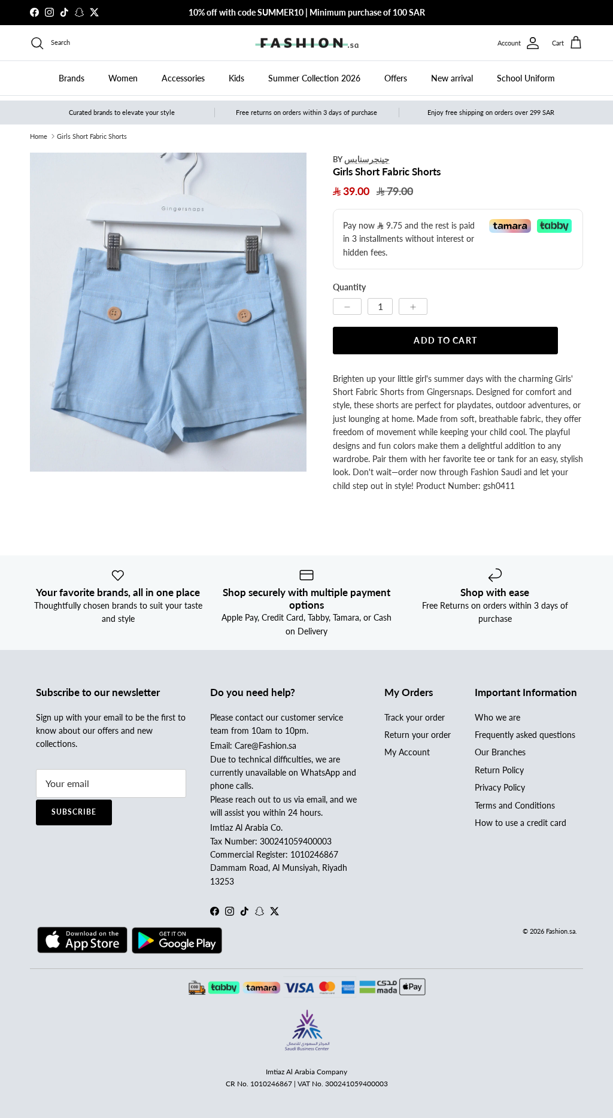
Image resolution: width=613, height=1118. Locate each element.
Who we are (497, 717)
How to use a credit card (520, 823)
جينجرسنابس (367, 159)
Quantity (349, 287)
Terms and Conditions (515, 805)
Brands (71, 78)
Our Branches (500, 752)
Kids (236, 78)
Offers (395, 78)
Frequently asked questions (525, 735)
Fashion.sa (560, 931)
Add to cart (445, 340)
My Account (407, 752)
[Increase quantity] (413, 306)
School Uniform (526, 78)
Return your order (417, 735)
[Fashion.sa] (306, 43)
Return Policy (499, 770)
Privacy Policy (500, 787)
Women (123, 78)
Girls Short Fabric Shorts (92, 136)
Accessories (183, 78)
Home (38, 136)
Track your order (414, 717)
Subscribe (73, 811)
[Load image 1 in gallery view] (168, 312)
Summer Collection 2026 (314, 78)
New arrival (452, 78)
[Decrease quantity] (347, 306)
